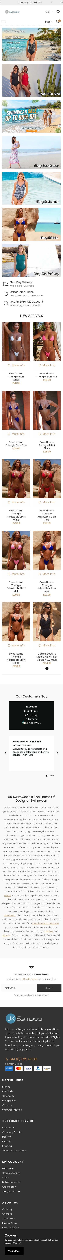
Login (48, 22)
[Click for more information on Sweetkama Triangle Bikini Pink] (47, 341)
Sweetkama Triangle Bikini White (16, 376)
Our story (7, 1209)
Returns (6, 1141)
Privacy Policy (9, 1223)
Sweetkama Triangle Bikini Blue (16, 443)
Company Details (11, 1132)
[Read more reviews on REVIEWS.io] (31, 723)
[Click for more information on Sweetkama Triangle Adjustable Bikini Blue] (47, 550)
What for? (17, 1243)
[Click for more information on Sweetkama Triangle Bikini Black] (47, 410)
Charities (7, 1213)
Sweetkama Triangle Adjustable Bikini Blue (46, 586)
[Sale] (31, 116)
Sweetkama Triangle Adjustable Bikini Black (16, 658)
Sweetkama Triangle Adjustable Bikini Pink (16, 586)
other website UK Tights (47, 1037)
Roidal (7, 895)
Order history (9, 1186)
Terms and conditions (14, 1150)
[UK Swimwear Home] (12, 12)
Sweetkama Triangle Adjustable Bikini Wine (16, 515)
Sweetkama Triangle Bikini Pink (46, 375)
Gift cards (7, 1091)
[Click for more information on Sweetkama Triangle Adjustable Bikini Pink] (16, 550)
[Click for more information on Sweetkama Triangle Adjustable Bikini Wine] (16, 478)
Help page (8, 1168)
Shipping (7, 1146)
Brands (6, 1086)
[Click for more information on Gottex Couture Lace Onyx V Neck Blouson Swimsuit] (47, 621)
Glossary (7, 1105)
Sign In (5, 1177)
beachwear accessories (45, 923)
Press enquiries (10, 1227)
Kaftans (49, 931)
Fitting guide (9, 1100)
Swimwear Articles (12, 1109)
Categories (8, 1096)
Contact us (8, 1127)
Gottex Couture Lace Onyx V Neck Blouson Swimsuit (46, 657)
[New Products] (31, 80)
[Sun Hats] (31, 260)
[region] (31, 753)
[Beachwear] (31, 152)
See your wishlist (11, 1191)
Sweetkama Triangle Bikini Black (47, 445)
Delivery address (11, 1182)
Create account (11, 1173)
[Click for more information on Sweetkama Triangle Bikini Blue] (16, 410)
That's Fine (14, 1251)
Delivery (6, 1136)
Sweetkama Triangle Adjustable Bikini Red (46, 515)
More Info (18, 365)
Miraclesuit (10, 915)
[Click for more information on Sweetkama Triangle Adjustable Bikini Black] (16, 621)
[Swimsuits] (31, 188)
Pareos (6, 935)
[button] (5, 753)
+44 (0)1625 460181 (22, 1059)
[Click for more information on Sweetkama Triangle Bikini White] (16, 341)
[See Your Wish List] (58, 12)
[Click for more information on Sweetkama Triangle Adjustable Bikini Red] (47, 478)
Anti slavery (8, 1218)
